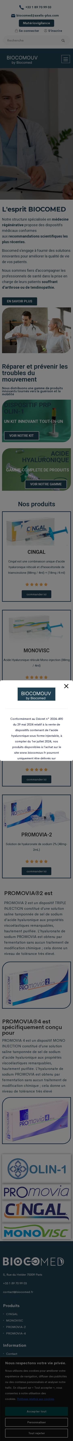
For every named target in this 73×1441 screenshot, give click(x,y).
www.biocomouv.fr (33, 752)
